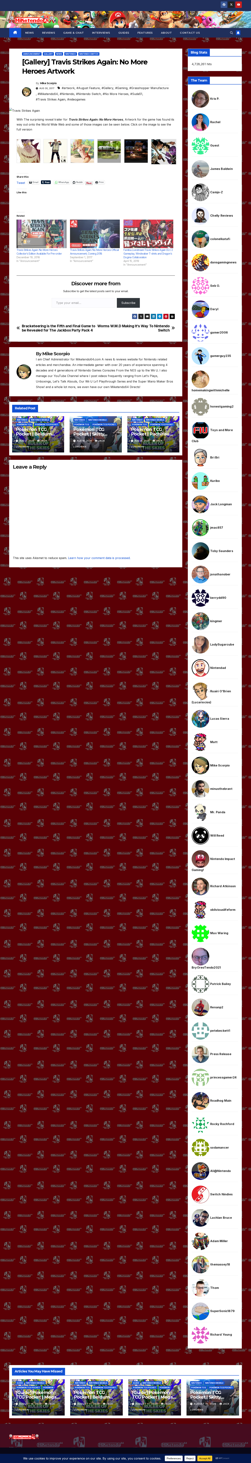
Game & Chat (73, 32)
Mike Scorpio (48, 83)
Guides (123, 32)
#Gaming (121, 88)
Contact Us (190, 32)
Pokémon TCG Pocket (46, 424)
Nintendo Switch (88, 54)
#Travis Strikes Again (50, 99)
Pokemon (48, 1387)
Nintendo (70, 54)
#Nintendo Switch (88, 94)
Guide (20, 1383)
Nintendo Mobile (40, 420)
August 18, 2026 (30, 1403)
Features (145, 32)
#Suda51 (136, 94)
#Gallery (107, 88)
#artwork (68, 88)
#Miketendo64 (48, 94)
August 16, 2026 (205, 1403)
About (166, 32)
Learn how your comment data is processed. (99, 558)
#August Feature (88, 88)
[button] (231, 33)
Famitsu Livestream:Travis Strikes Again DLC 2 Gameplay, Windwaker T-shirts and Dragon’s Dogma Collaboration (148, 253)
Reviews (48, 32)
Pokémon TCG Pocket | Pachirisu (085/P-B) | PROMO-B (153, 434)
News (29, 32)
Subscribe (128, 303)
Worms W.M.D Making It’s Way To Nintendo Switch (133, 328)
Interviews (101, 32)
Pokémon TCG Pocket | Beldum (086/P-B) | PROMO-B (96, 1397)
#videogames (76, 99)
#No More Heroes (115, 94)
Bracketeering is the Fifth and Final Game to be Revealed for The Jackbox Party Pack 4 (58, 328)
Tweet (21, 182)
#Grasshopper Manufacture (149, 88)
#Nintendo (67, 94)
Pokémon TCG (24, 424)
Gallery (48, 54)
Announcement (31, 54)
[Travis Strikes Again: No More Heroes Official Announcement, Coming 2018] (95, 234)
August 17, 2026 (89, 1403)
